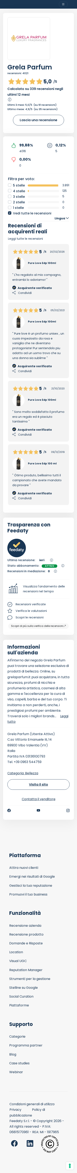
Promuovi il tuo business (28, 894)
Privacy (15, 1109)
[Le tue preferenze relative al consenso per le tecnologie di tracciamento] (70, 1166)
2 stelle (19, 202)
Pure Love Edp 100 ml (42, 463)
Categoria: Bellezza (22, 773)
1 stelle (18, 207)
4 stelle (19, 191)
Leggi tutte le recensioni (25, 239)
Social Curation (21, 996)
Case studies (19, 1063)
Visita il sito (38, 784)
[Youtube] (38, 810)
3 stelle (19, 196)
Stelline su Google (23, 987)
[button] (38, 589)
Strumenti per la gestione (29, 978)
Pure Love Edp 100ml (42, 263)
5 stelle (19, 185)
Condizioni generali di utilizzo (32, 1104)
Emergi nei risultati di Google (32, 876)
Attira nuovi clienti (23, 867)
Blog (12, 1054)
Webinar (16, 1072)
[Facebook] (9, 810)
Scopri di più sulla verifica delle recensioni (37, 626)
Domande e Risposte (26, 943)
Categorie (17, 1036)
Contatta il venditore (38, 799)
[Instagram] (68, 810)
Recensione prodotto (26, 934)
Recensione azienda (25, 925)
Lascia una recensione (38, 120)
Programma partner (26, 1045)
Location (16, 952)
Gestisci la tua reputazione (30, 885)
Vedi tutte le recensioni (32, 213)
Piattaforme (19, 1005)
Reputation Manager (26, 970)
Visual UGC (18, 961)
